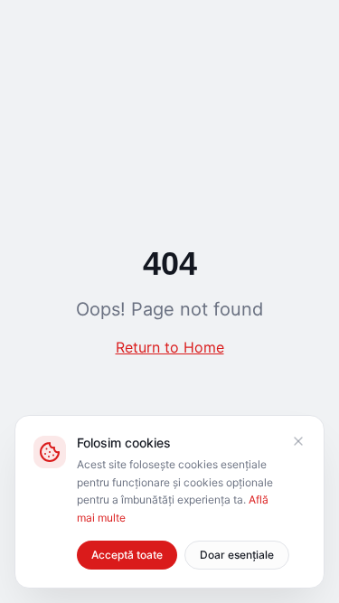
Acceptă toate (127, 554)
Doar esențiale (237, 554)
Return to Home (170, 347)
